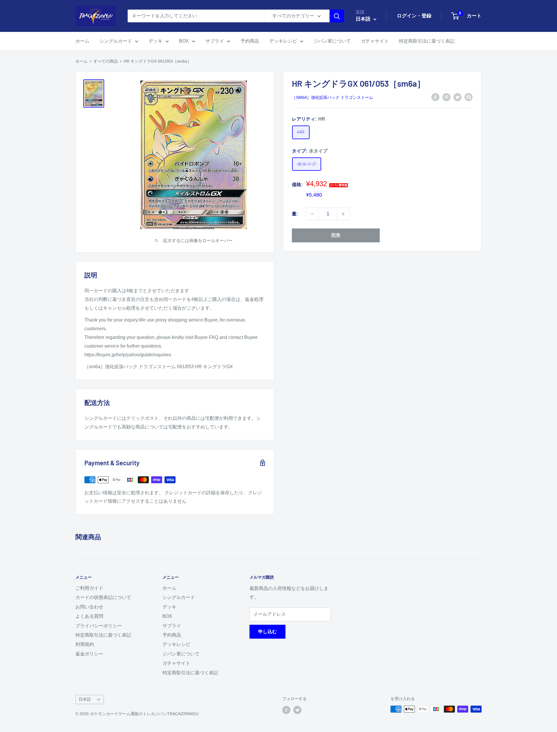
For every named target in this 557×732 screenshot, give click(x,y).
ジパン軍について (332, 41)
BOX (184, 41)
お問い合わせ (89, 606)
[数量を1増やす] (343, 214)
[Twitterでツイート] (457, 96)
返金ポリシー (89, 653)
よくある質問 (89, 616)
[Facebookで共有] (435, 96)
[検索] (337, 16)
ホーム (82, 41)
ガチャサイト (375, 41)
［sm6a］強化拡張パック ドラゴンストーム (332, 97)
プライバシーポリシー (98, 625)
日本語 (85, 699)
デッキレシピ (283, 41)
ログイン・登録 (414, 16)
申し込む (267, 631)
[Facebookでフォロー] (286, 710)
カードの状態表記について (103, 597)
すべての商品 (105, 61)
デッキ (155, 41)
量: (295, 213)
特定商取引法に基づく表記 (427, 41)
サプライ (214, 41)
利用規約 (84, 644)
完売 (335, 235)
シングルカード (116, 41)
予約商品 (249, 41)
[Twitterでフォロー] (297, 710)
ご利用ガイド (89, 588)
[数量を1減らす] (312, 214)
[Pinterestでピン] (446, 96)
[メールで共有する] (468, 96)
